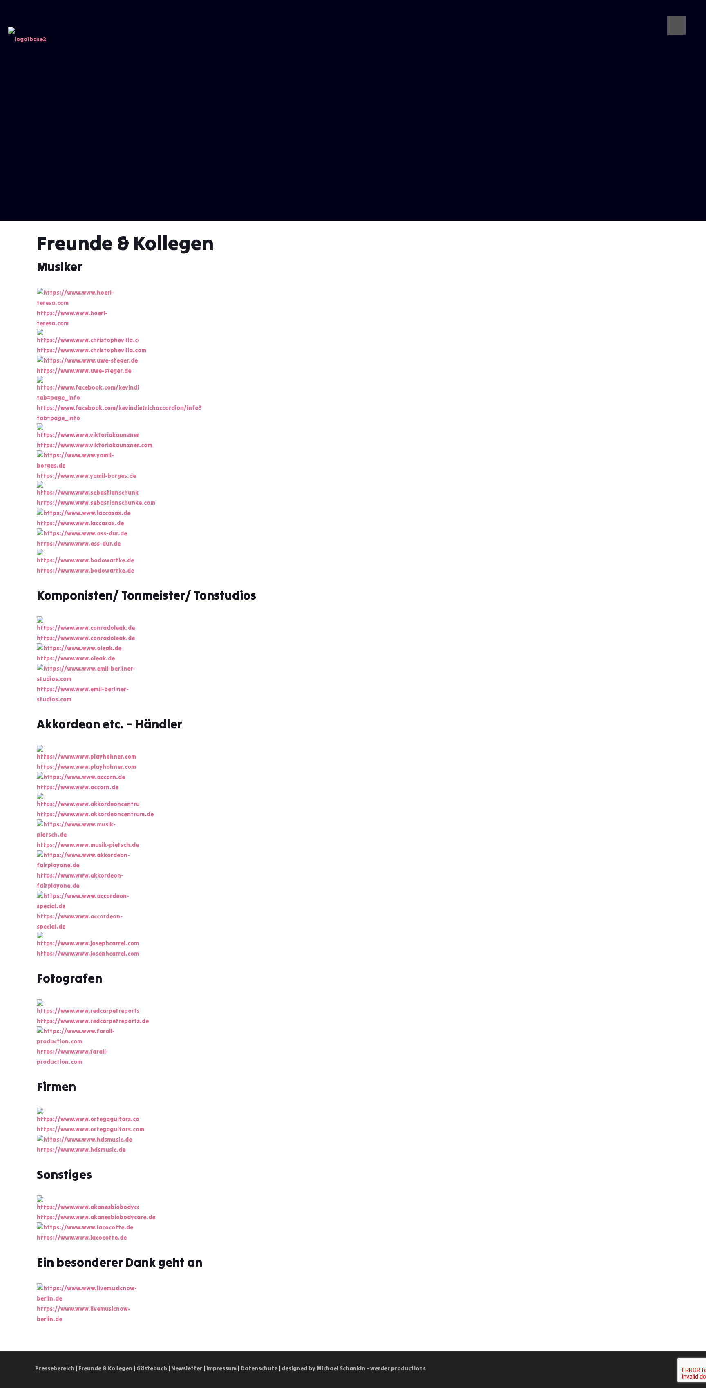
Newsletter (186, 1368)
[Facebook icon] (690, 12)
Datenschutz (259, 1368)
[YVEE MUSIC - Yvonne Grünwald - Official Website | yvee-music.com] (27, 43)
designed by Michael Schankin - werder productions (354, 1368)
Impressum (221, 1368)
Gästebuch (151, 1368)
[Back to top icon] (662, 1368)
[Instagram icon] (681, 12)
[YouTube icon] (673, 12)
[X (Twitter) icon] (664, 12)
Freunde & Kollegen (105, 1368)
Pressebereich (54, 1368)
